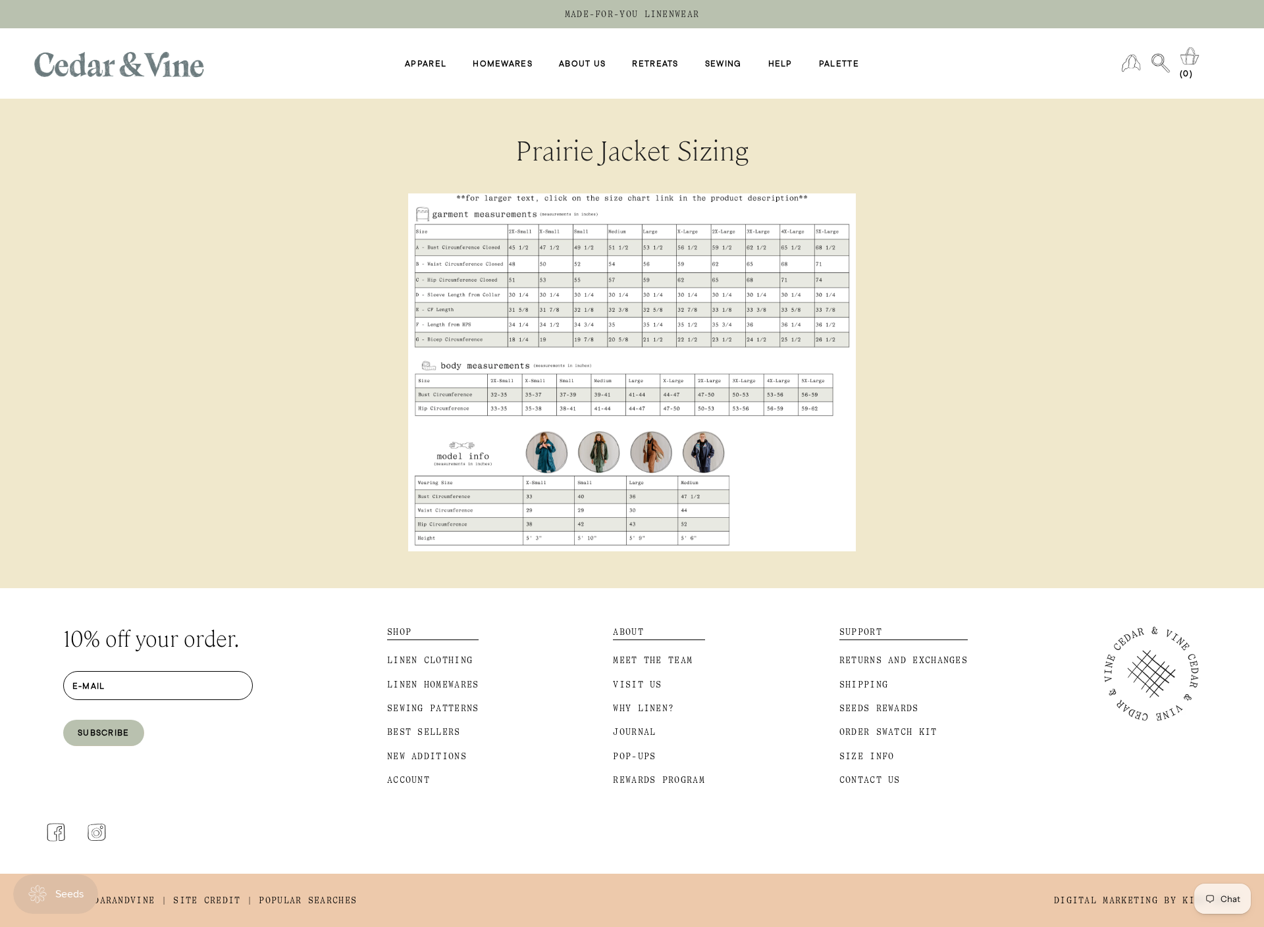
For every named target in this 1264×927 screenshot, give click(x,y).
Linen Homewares (433, 684)
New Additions (427, 756)
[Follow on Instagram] (97, 832)
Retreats (655, 64)
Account (408, 780)
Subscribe (104, 732)
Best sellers (424, 732)
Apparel (425, 64)
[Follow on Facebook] (56, 832)
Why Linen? (643, 708)
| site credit (201, 900)
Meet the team (653, 660)
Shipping (863, 684)
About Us (582, 64)
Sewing (723, 64)
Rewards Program (659, 780)
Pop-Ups (634, 756)
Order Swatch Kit (888, 732)
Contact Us (870, 780)
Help (780, 64)
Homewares (503, 64)
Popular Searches (308, 900)
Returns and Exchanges (903, 660)
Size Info (867, 756)
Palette (839, 64)
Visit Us (637, 684)
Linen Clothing (430, 660)
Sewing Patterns (433, 708)
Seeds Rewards (879, 708)
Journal (634, 732)
